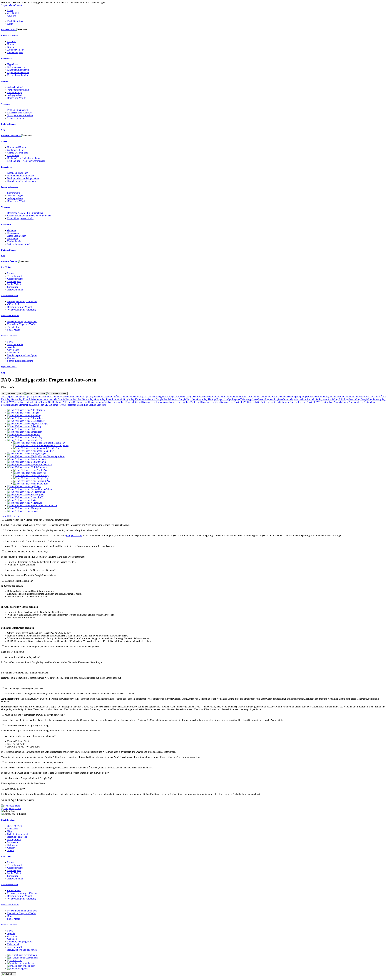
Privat (10, 10)
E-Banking (181, 396)
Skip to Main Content (11, 5)
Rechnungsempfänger (297, 396)
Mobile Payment (320, 399)
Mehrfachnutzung (10, 404)
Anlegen (19, 396)
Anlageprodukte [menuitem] (15, 95)
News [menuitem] (10, 341)
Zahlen (80, 404)
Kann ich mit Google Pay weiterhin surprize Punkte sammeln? (34, 541)
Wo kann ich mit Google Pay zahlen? (22, 657)
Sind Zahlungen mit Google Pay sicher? (24, 688)
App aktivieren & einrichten (362, 402)
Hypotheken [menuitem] (13, 64)
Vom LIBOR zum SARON (52, 404)
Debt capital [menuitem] (13, 352)
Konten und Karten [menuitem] (9, 35)
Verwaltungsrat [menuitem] (14, 276)
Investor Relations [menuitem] (9, 336)
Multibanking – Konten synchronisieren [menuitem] (26, 161)
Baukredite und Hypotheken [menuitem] (20, 175)
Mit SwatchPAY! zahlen (290, 402)
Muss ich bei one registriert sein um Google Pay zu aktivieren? (35, 715)
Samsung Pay (379, 399)
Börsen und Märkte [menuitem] (16, 98)
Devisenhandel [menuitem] (14, 241)
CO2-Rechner (151, 396)
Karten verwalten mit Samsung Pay (173, 402)
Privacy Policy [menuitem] (14, 839)
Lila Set (88, 404)
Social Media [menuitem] (13, 329)
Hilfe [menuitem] (9, 831)
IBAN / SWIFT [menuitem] (14, 826)
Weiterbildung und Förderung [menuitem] (21, 309)
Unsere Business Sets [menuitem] (17, 152)
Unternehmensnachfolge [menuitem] (19, 244)
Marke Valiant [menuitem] (14, 284)
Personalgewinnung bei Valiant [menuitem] (22, 301)
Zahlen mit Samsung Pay (202, 402)
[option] (26, 410)
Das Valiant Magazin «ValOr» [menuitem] (21, 324)
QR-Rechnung (55, 402)
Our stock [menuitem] (12, 358)
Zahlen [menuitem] (4, 141)
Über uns (11, 16)
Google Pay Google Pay (13, 393)
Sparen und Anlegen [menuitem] (9, 187)
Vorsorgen (71, 404)
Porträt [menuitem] (10, 273)
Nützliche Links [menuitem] (8, 820)
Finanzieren (314, 396)
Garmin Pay (17, 399)
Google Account (74, 535)
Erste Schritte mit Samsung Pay (140, 402)
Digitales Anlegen (167, 396)
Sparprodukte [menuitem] (13, 193)
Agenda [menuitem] (11, 347)
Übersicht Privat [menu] (8, 30)
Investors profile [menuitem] (15, 344)
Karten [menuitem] (10, 47)
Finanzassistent (204, 396)
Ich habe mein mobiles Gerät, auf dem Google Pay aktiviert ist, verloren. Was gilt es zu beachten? (51, 530)
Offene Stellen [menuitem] (14, 304)
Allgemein (192, 396)
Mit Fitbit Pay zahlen (370, 396)
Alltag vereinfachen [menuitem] (16, 236)
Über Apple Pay (123, 396)
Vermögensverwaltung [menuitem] (18, 89)
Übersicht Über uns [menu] (9, 261)
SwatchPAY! (7, 402)
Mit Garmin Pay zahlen (65, 399)
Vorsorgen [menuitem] (5, 104)
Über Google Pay (199, 399)
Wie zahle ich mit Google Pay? (19, 580)
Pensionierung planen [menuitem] (17, 110)
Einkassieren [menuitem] (13, 155)
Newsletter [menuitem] (12, 828)
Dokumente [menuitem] (12, 845)
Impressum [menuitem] (12, 842)
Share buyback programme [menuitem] (20, 360)
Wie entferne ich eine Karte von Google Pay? (26, 551)
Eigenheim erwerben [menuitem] (17, 67)
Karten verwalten (351, 396)
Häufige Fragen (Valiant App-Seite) (241, 399)
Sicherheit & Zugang (29, 404)
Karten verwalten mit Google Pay (151, 399)
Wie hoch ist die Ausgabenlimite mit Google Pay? (28, 778)
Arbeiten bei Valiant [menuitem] (9, 295)
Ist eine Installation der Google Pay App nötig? (27, 725)
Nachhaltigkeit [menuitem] (14, 281)
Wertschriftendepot (250, 396)
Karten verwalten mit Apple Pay (78, 396)
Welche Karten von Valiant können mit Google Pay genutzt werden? (37, 519)
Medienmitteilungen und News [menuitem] (22, 321)
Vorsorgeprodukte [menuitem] (15, 118)
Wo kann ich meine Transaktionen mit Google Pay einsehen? (34, 762)
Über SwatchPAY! (311, 402)
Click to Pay (137, 396)
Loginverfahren (282, 399)
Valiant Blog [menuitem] (13, 327)
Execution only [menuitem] (14, 92)
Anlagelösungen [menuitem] (15, 195)
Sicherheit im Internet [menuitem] (17, 834)
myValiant (19, 402)
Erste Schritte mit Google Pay (120, 399)
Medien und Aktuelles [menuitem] (10, 315)
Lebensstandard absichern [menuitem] (19, 112)
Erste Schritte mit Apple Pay (48, 396)
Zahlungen (265, 396)
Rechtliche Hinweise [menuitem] (17, 836)
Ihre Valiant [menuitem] (6, 267)
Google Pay (100, 399)
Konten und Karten (221, 396)
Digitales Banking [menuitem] (9, 124)
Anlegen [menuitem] (4, 81)
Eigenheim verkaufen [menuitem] (17, 75)
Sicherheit (236, 396)
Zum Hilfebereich (10, 516)
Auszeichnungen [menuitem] (15, 289)
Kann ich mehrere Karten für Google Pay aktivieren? (30, 570)
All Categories (8, 396)
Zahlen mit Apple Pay (104, 396)
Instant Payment (266, 399)
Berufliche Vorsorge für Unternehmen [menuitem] (25, 213)
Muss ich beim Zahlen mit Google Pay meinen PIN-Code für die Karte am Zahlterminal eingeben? (52, 646)
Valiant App (332, 402)
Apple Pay (29, 396)
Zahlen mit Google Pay (179, 399)
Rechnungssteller (103, 402)
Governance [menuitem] (13, 350)
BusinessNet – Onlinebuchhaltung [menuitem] (23, 158)
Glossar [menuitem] (11, 847)
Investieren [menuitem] (12, 238)
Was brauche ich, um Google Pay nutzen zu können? (30, 736)
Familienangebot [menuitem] (15, 52)
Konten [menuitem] (10, 44)
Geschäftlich (13, 13)
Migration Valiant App (301, 399)
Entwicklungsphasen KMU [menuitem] (20, 218)
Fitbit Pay (325, 396)
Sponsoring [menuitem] (12, 287)
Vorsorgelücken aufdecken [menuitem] (20, 115)
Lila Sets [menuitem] (11, 41)
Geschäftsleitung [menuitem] (15, 278)
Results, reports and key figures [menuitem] (22, 355)
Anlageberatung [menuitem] (15, 87)
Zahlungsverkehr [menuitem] (15, 49)
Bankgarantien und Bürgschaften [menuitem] (23, 178)
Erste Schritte (336, 396)
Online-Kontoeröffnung (36, 402)
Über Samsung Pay (224, 402)
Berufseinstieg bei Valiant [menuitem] (19, 307)
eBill (273, 396)
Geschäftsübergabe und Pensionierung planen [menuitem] (29, 215)
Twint (323, 402)
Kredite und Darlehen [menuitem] (17, 173)
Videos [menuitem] (10, 850)
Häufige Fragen (216, 399)
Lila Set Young (99, 404)
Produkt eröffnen (15, 21)
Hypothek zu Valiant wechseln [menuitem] (22, 181)
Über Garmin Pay (85, 399)
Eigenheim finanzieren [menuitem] (18, 69)
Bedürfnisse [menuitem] (6, 224)
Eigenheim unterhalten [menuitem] (18, 72)
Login (10, 23)
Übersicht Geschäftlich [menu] (11, 135)
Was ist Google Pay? (15, 789)
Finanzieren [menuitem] (6, 58)
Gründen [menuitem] (11, 230)
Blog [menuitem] (3, 130)
